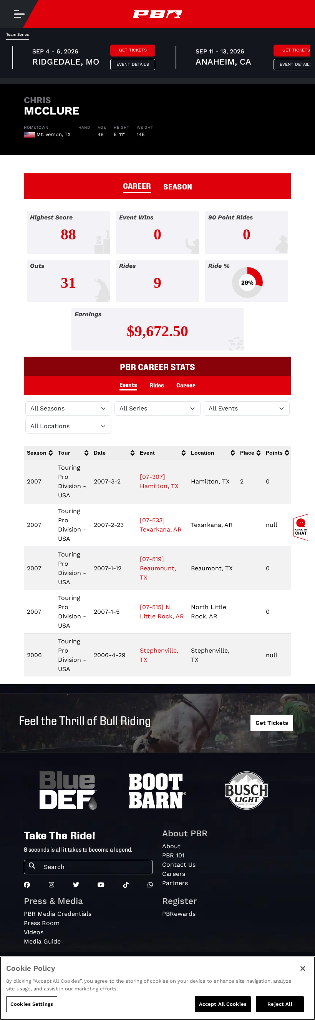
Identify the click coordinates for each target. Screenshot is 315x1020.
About (171, 846)
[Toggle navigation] (19, 14)
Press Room (42, 923)
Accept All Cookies (223, 1004)
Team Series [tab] (17, 34)
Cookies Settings (31, 1004)
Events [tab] (128, 384)
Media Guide (42, 941)
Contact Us (179, 864)
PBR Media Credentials (57, 913)
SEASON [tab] (177, 186)
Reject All (279, 1004)
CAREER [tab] (137, 185)
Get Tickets (133, 50)
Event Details (132, 64)
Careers (173, 873)
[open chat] (302, 527)
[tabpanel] (157, 284)
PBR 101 (173, 855)
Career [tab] (186, 384)
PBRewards (179, 913)
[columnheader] (39, 453)
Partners (175, 883)
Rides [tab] (156, 384)
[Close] (302, 968)
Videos (33, 932)
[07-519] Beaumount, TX (158, 568)
